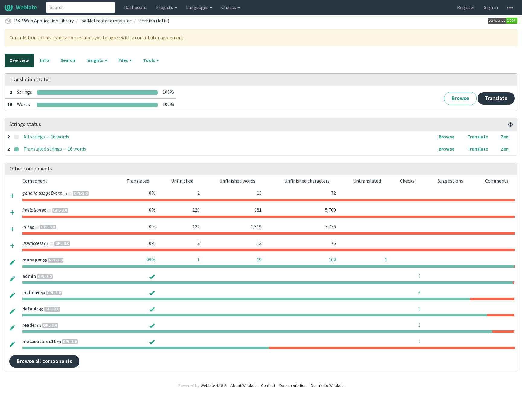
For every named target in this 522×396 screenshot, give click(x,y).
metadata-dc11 (39, 341)
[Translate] (12, 262)
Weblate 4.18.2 (213, 386)
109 (332, 260)
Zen (505, 137)
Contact (268, 386)
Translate (496, 98)
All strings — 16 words (46, 137)
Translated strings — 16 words (55, 149)
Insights (95, 60)
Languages (197, 7)
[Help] (509, 7)
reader (29, 325)
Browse (460, 98)
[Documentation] (510, 125)
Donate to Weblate (327, 386)
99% (151, 260)
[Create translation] (12, 195)
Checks (229, 7)
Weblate (26, 7)
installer (31, 292)
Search (67, 60)
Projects (165, 7)
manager (32, 260)
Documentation (293, 386)
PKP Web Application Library (44, 21)
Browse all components (44, 361)
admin (29, 276)
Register (466, 7)
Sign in (491, 7)
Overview (19, 60)
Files (123, 60)
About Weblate (243, 386)
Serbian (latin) (154, 21)
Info (44, 60)
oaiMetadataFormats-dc (106, 21)
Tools (149, 60)
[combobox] (80, 7)
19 (259, 260)
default (30, 309)
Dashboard (135, 7)
